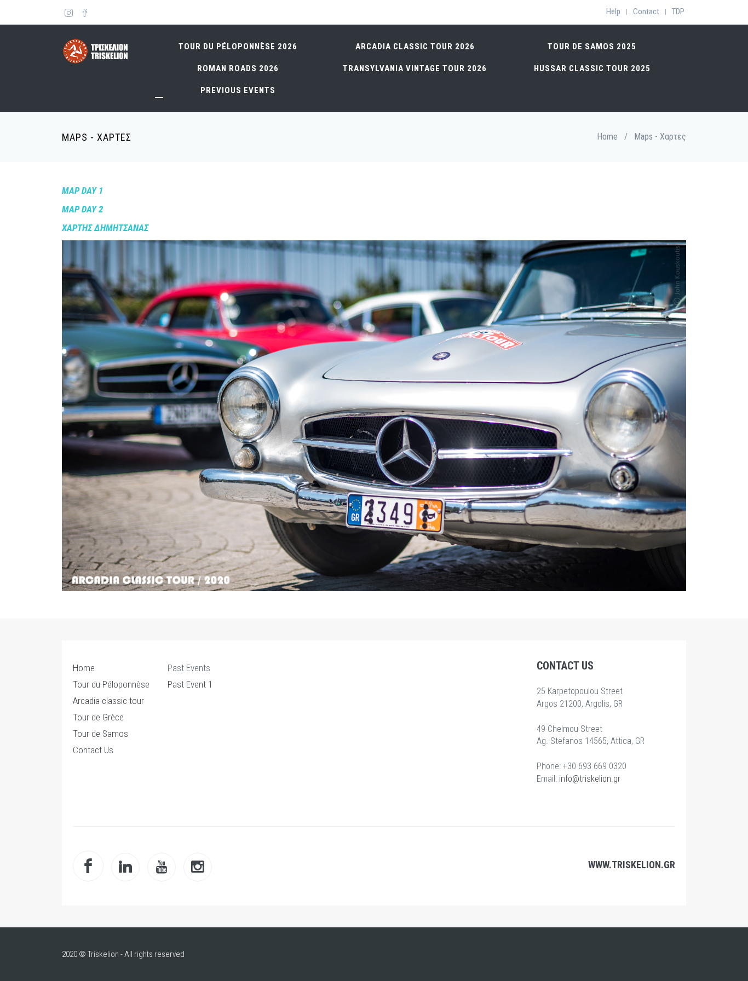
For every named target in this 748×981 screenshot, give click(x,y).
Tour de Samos (100, 733)
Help (613, 11)
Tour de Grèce (98, 717)
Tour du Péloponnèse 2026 (238, 46)
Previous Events (237, 90)
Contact (646, 11)
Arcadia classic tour (108, 700)
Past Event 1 (190, 684)
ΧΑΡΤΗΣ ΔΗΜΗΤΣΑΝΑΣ (105, 227)
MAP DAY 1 (82, 190)
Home (607, 136)
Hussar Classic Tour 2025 (592, 68)
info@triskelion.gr (589, 779)
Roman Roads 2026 (238, 68)
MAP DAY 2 (82, 209)
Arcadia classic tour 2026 (415, 46)
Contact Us (93, 750)
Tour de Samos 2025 (592, 46)
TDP (678, 11)
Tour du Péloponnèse (111, 684)
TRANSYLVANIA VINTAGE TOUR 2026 (415, 68)
